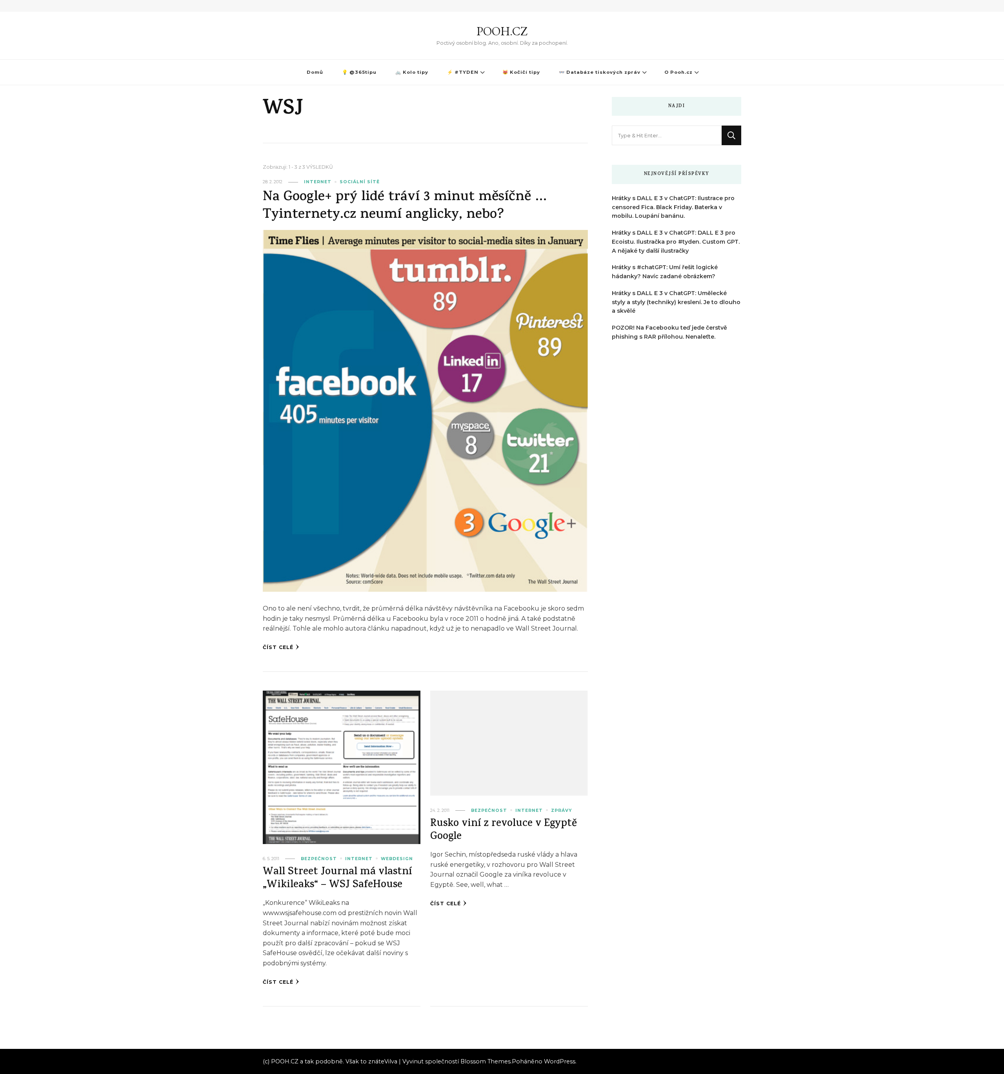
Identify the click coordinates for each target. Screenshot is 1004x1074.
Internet (317, 181)
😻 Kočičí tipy (521, 72)
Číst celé (278, 647)
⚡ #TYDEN (462, 72)
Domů (315, 72)
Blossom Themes (485, 1061)
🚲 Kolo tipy (411, 72)
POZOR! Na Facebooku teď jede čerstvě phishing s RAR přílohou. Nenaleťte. (669, 332)
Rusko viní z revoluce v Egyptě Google (503, 830)
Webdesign (397, 858)
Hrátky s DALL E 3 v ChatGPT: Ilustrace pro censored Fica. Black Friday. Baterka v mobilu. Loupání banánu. (673, 207)
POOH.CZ (502, 31)
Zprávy (561, 810)
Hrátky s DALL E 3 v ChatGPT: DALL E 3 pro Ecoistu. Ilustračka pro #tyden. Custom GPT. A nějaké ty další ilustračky (676, 241)
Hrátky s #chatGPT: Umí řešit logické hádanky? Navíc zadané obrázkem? (665, 272)
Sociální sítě (360, 181)
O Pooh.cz (678, 72)
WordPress (559, 1061)
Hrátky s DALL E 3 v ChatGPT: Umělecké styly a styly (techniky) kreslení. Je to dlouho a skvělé (676, 302)
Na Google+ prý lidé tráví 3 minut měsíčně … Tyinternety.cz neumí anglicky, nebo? (405, 206)
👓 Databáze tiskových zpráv (599, 72)
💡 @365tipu (359, 72)
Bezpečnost (319, 858)
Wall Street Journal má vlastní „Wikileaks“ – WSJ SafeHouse (337, 878)
